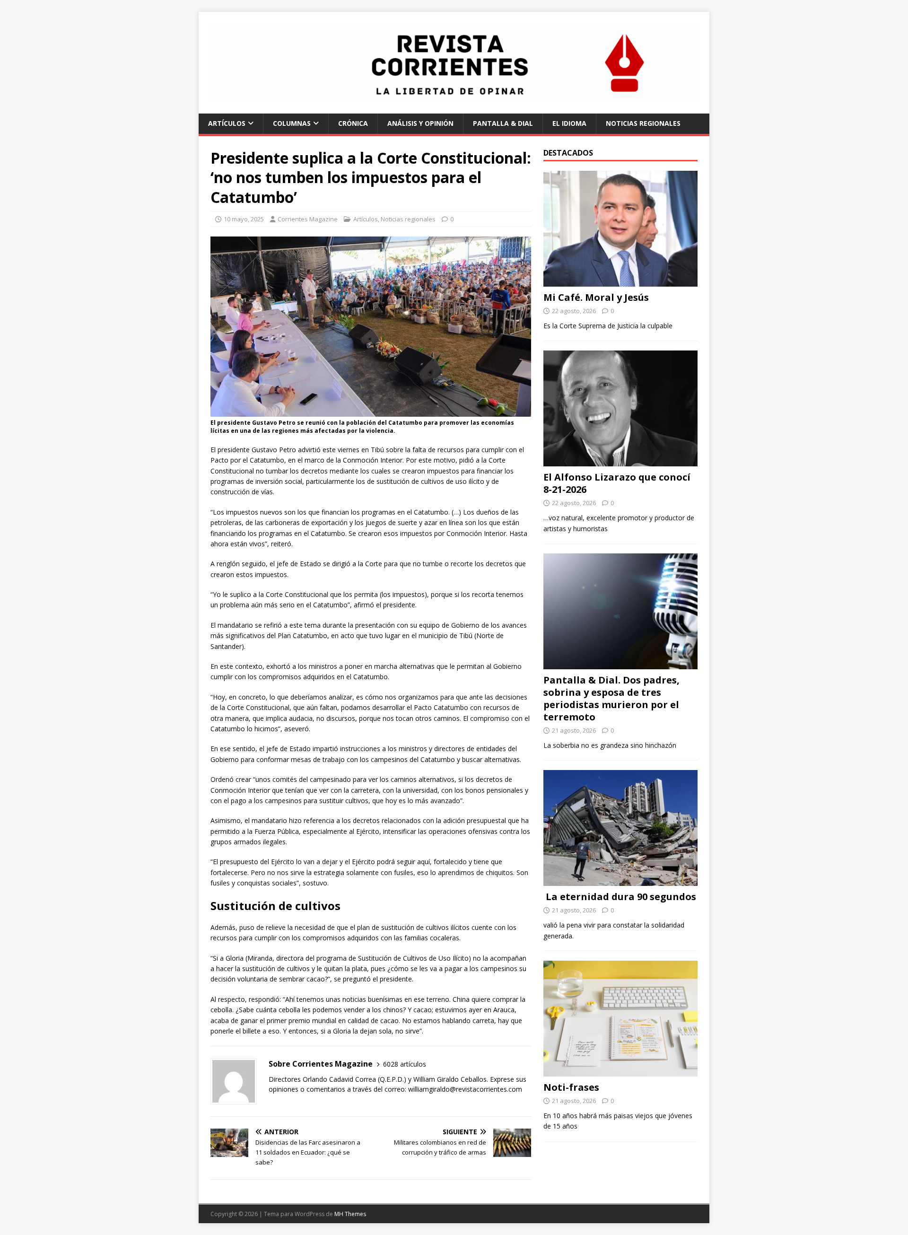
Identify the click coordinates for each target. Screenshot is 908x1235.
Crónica (353, 123)
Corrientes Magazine (308, 219)
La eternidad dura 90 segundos (619, 896)
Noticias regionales (643, 123)
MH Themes (350, 1214)
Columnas (292, 123)
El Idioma (569, 123)
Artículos (226, 123)
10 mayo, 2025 (244, 219)
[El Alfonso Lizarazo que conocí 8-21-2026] (620, 460)
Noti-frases (571, 1087)
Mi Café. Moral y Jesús (596, 297)
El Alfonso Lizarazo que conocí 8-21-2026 (616, 483)
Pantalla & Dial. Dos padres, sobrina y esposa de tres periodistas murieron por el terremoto (611, 698)
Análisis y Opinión (420, 123)
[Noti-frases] (620, 1071)
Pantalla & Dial (503, 123)
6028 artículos (404, 1064)
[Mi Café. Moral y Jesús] (620, 281)
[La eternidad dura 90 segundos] (620, 880)
